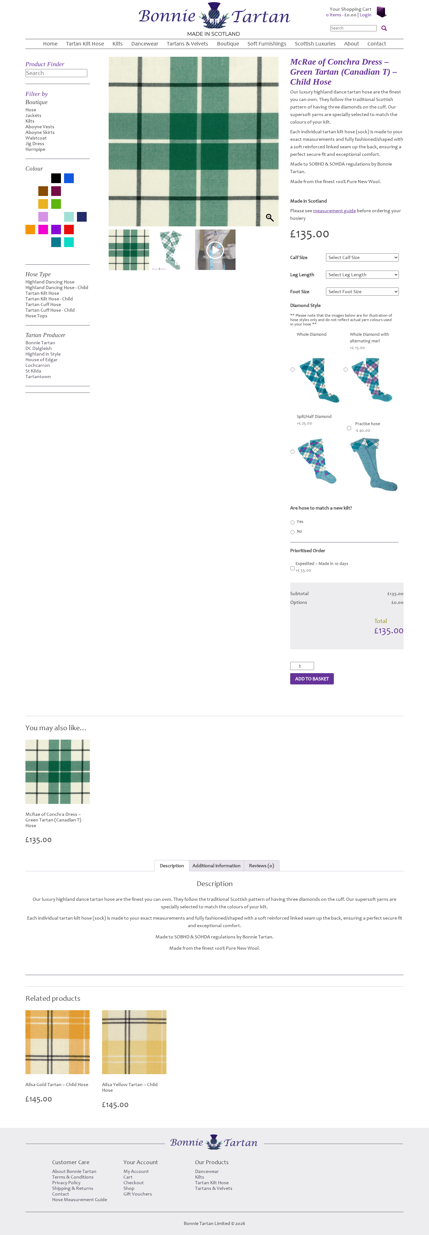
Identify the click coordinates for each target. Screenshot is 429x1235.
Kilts (117, 44)
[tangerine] (43, 245)
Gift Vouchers (137, 1194)
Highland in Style (43, 354)
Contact (376, 44)
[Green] (56, 204)
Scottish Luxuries (315, 44)
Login (366, 15)
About (351, 44)
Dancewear (144, 44)
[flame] (30, 207)
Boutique (228, 44)
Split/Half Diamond (314, 420)
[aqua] (30, 181)
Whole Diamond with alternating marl (369, 341)
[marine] (56, 220)
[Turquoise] (69, 242)
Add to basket (312, 679)
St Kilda (33, 371)
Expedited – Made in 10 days (322, 567)
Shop (128, 1188)
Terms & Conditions (73, 1177)
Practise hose (367, 427)
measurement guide (334, 211)
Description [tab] (172, 865)
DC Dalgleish (38, 348)
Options (298, 602)
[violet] (82, 245)
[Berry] (43, 181)
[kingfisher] (30, 220)
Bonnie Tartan (40, 343)
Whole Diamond (312, 334)
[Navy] (82, 217)
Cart (128, 1177)
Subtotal (299, 593)
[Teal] (56, 242)
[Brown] (43, 191)
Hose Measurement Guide (79, 1199)
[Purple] (56, 230)
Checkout (133, 1182)
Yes (300, 521)
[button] (267, 149)
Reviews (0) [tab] (261, 865)
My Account (136, 1171)
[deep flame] (69, 194)
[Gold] (43, 204)
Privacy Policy (66, 1182)
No (299, 531)
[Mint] (69, 217)
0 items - (341, 15)
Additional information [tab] (217, 865)
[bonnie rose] (82, 181)
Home (50, 44)
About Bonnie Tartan (74, 1171)
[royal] (30, 245)
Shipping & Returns (72, 1188)
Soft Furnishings (266, 44)
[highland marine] (82, 207)
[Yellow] (30, 253)
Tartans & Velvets (187, 44)
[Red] (69, 230)
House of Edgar (41, 359)
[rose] (82, 232)
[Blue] (69, 178)
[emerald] (82, 194)
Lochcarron (37, 365)
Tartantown (38, 376)
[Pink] (43, 230)
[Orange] (30, 230)
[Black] (56, 178)
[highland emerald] (69, 207)
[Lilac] (43, 217)
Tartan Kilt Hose (85, 44)
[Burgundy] (56, 191)
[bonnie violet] (30, 194)
